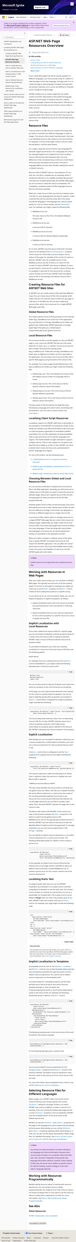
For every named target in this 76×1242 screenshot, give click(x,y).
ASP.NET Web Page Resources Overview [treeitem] (12, 61)
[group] (51, 712)
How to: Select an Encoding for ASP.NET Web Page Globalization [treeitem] (14, 105)
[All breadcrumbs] (30, 35)
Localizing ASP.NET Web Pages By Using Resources (44, 35)
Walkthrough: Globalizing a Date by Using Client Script (53, 473)
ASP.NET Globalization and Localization (43, 1216)
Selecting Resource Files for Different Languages (46, 68)
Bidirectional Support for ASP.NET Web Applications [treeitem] (13, 121)
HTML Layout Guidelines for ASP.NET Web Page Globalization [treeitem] (13, 113)
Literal (65, 900)
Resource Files (35, 60)
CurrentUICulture (56, 252)
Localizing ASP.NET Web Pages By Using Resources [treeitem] (14, 55)
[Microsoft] (3, 17)
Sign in (71, 17)
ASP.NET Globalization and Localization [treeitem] (12, 43)
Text (45, 589)
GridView (66, 966)
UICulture (32, 1104)
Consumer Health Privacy (60, 1238)
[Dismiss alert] (72, 4)
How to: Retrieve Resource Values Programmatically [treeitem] (14, 81)
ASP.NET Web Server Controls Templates (44, 1085)
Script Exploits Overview (53, 956)
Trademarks (16, 1241)
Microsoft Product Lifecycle (17, 25)
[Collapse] (24, 33)
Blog (28, 1238)
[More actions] (72, 35)
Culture (59, 1123)
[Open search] (66, 17)
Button (62, 589)
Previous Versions (18, 1238)
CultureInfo (64, 204)
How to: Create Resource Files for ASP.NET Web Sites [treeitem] (14, 67)
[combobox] (13, 37)
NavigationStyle (34, 1070)
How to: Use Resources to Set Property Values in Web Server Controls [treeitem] (15, 74)
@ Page (31, 831)
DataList (58, 966)
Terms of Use (6, 1241)
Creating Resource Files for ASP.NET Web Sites (45, 63)
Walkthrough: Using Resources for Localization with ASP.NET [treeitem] (14, 88)
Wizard (34, 969)
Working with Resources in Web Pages (43, 65)
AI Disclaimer (6, 1238)
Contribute (37, 1238)
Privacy (45, 1238)
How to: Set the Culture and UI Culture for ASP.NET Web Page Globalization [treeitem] (14, 96)
